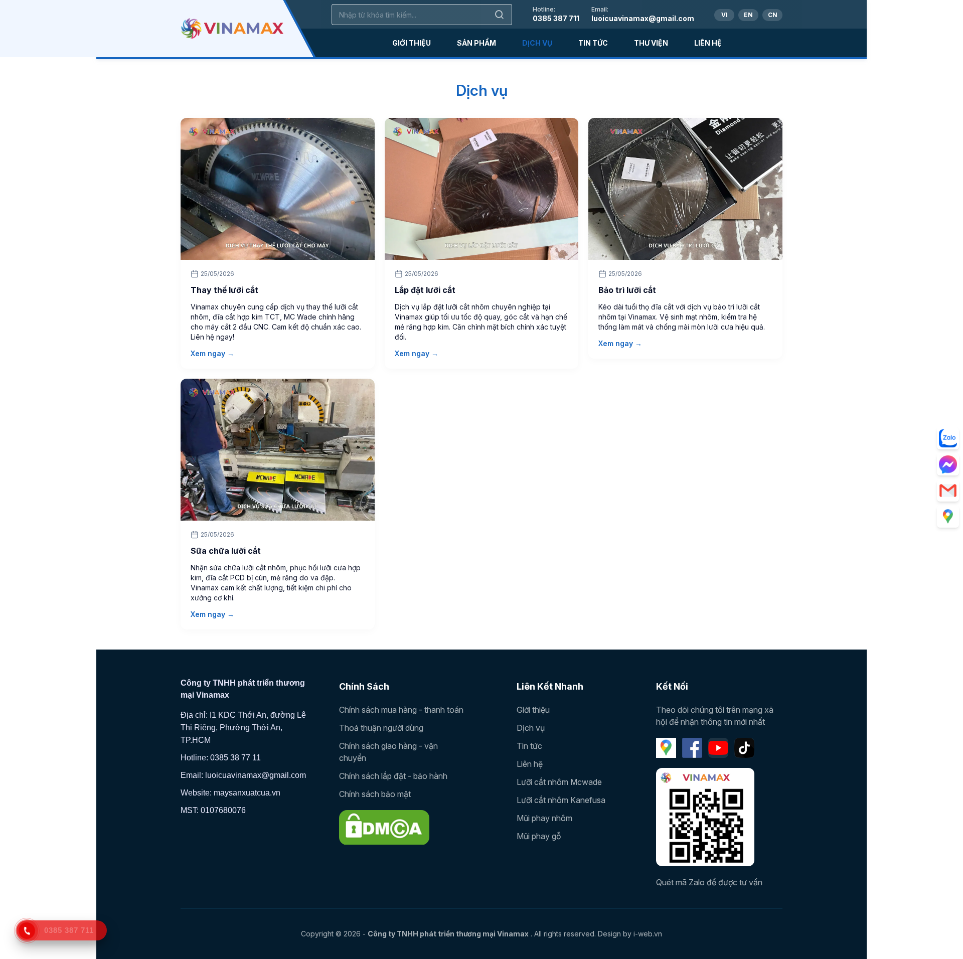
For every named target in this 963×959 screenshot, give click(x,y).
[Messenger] (948, 464)
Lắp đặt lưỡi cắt (425, 290)
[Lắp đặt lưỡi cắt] (482, 189)
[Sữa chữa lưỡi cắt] (278, 450)
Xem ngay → (212, 353)
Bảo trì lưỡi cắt (627, 290)
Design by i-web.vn (630, 933)
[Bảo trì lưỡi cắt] (685, 189)
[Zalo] (948, 438)
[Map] (666, 748)
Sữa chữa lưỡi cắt (226, 551)
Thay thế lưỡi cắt (224, 290)
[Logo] (232, 29)
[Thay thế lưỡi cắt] (278, 189)
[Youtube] (718, 748)
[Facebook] (692, 748)
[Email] (948, 491)
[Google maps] (948, 517)
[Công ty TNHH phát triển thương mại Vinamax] (384, 827)
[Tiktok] (744, 748)
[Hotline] (27, 931)
